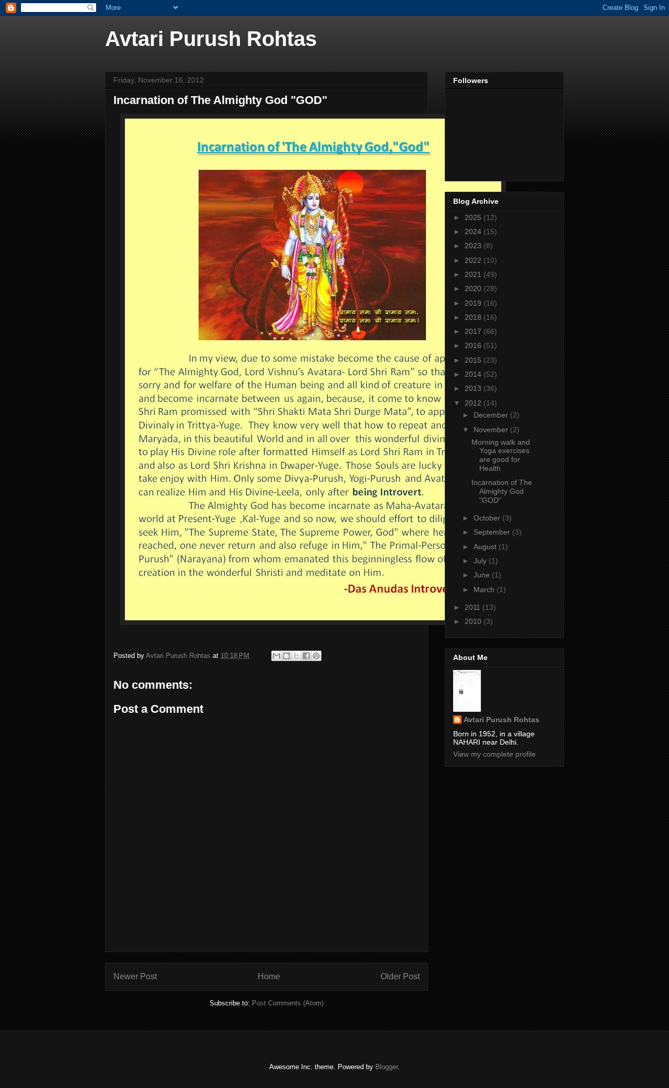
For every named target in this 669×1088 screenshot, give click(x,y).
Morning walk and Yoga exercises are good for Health (500, 455)
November (492, 429)
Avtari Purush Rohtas (211, 38)
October (488, 518)
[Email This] (276, 656)
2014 (474, 374)
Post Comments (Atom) (288, 1003)
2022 (474, 260)
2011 (473, 607)
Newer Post (135, 976)
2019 (474, 303)
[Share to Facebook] (306, 656)
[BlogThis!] (286, 656)
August (486, 546)
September (493, 532)
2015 (474, 360)
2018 (474, 317)
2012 (474, 403)
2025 (474, 217)
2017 (474, 331)
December (492, 415)
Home (269, 976)
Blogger (386, 1067)
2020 (474, 288)
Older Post (400, 976)
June (483, 575)
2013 (474, 388)
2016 (474, 345)
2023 (474, 245)
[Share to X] (296, 656)
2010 (474, 621)
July (481, 561)
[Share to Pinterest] (316, 656)
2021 (474, 274)
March (485, 589)
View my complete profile (494, 754)
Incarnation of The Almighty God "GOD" (501, 491)
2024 (474, 231)
